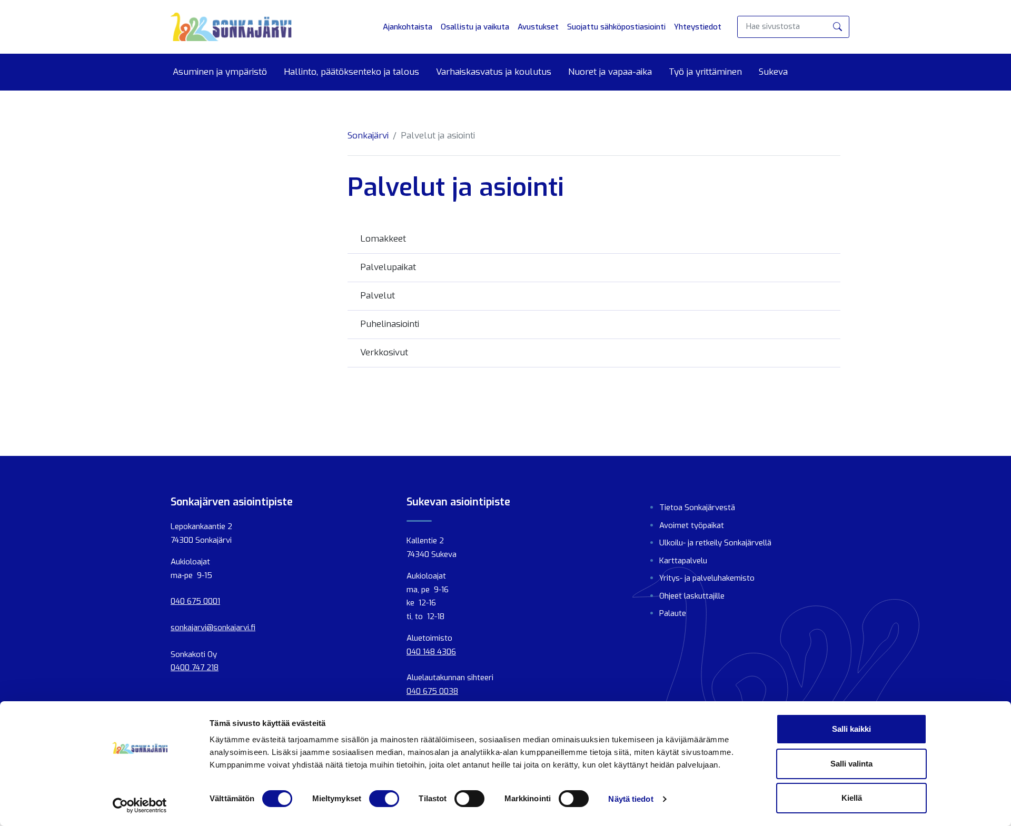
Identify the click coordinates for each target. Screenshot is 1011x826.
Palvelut (377, 296)
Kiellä (851, 797)
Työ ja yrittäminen (705, 72)
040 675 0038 (432, 691)
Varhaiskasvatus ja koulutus (493, 72)
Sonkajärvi (368, 136)
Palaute (672, 613)
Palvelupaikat (388, 267)
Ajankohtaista (407, 27)
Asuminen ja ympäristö (220, 72)
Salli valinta (851, 763)
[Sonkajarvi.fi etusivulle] (231, 27)
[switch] (384, 798)
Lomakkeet (383, 239)
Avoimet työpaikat (691, 525)
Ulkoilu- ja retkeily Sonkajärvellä (715, 543)
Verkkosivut (384, 352)
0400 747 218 (195, 667)
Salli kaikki (851, 728)
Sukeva (773, 72)
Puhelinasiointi (389, 324)
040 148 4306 (431, 651)
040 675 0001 (195, 601)
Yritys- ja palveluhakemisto (707, 578)
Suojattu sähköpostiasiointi (616, 27)
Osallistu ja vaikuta (475, 27)
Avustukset (538, 27)
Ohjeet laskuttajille (692, 596)
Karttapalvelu (683, 560)
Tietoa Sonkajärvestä (697, 507)
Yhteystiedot (697, 27)
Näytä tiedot (630, 798)
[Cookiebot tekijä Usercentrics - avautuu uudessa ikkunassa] (140, 805)
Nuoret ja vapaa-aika (610, 72)
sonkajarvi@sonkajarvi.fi (213, 627)
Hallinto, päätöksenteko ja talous (351, 72)
